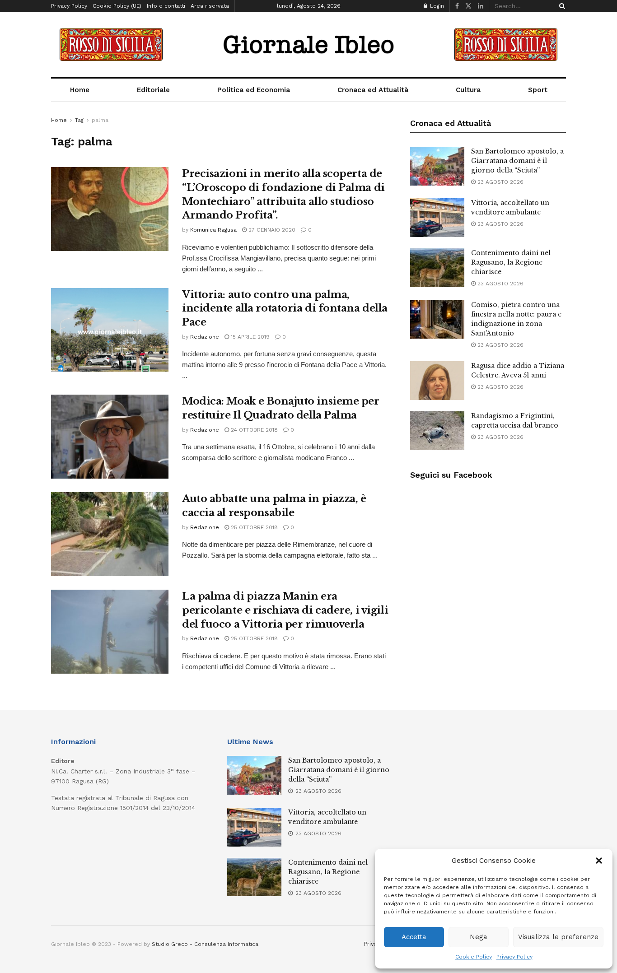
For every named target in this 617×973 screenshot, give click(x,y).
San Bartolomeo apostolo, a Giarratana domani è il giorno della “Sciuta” (517, 160)
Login (436, 6)
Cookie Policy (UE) (117, 6)
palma (100, 120)
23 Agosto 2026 (500, 182)
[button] (598, 860)
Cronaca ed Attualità (372, 90)
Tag (79, 120)
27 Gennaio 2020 (271, 230)
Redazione (204, 337)
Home (79, 90)
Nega (478, 937)
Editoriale (153, 90)
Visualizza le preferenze (558, 937)
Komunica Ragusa (213, 230)
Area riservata (210, 6)
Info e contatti (166, 6)
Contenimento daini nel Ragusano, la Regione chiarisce (511, 262)
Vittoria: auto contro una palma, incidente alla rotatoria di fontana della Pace (285, 309)
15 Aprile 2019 (249, 337)
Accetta (414, 937)
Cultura (468, 90)
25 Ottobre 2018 (253, 527)
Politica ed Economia (253, 90)
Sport (537, 90)
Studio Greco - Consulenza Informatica (205, 944)
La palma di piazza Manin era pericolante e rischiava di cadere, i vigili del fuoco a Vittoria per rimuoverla (285, 610)
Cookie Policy (473, 957)
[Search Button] (560, 6)
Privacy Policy (514, 957)
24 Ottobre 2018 (253, 430)
